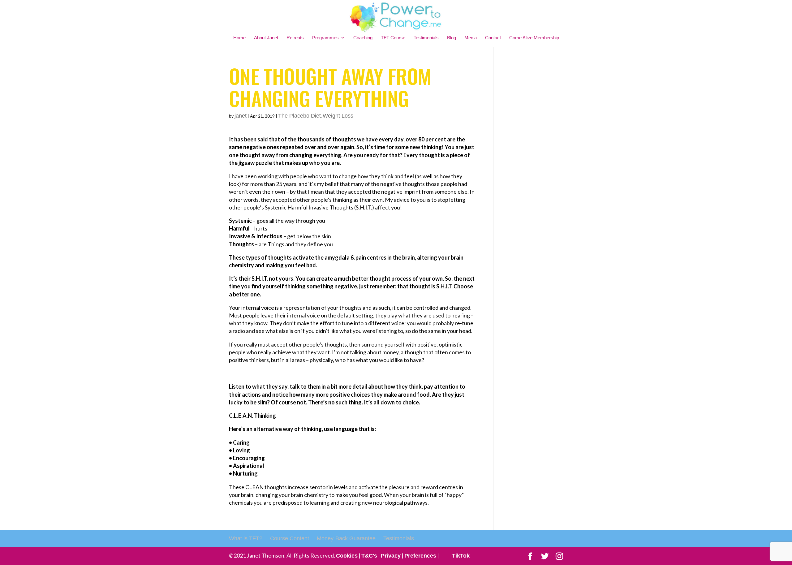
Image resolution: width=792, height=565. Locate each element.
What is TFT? (245, 538)
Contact (493, 37)
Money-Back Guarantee (346, 538)
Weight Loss (338, 116)
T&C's (369, 556)
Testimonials (426, 37)
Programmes (325, 37)
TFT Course (393, 37)
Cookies (347, 556)
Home (239, 37)
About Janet (266, 37)
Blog (451, 37)
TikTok (461, 556)
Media (470, 37)
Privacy (391, 556)
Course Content (289, 538)
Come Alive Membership (534, 37)
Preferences (420, 556)
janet (241, 116)
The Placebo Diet (299, 116)
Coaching (362, 37)
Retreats (295, 37)
